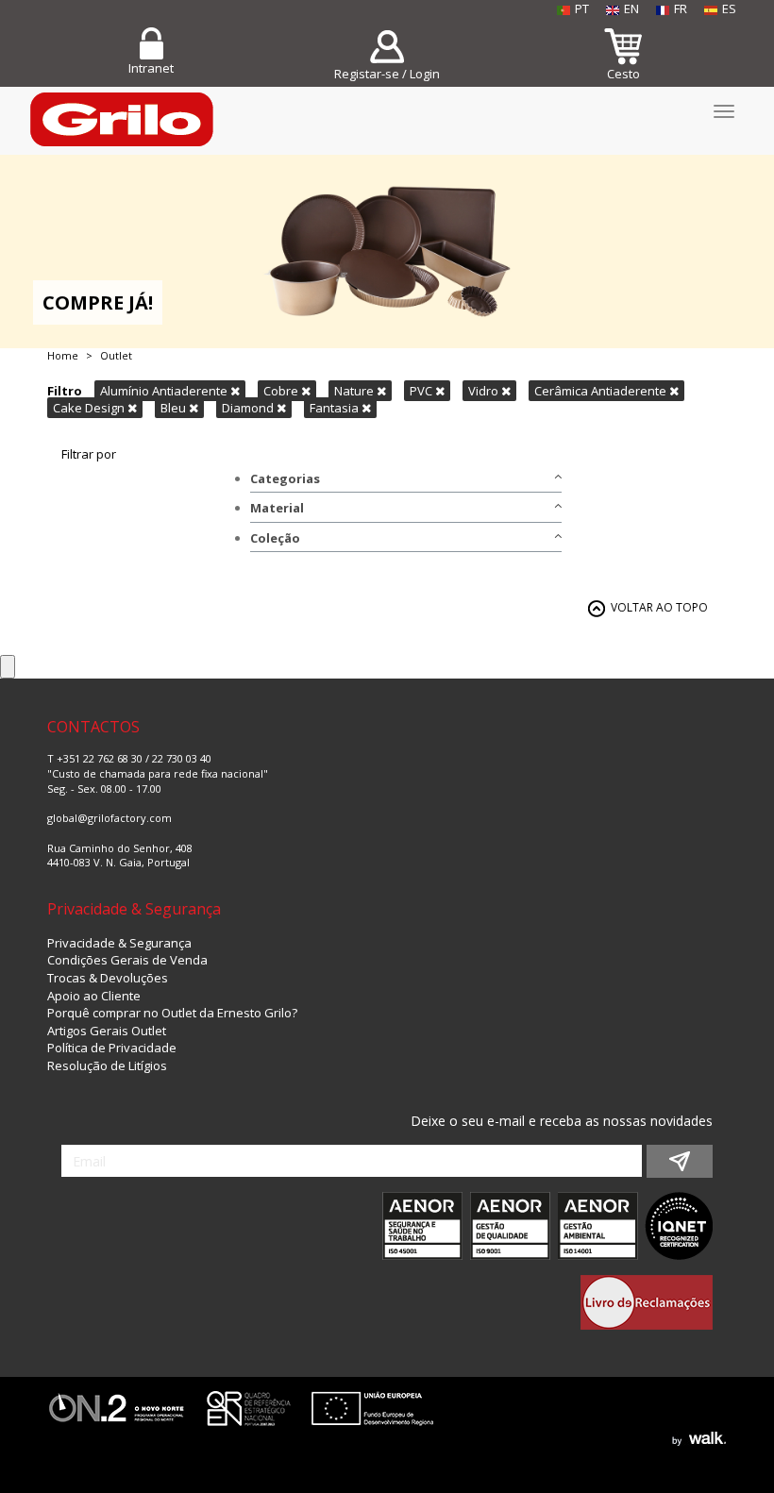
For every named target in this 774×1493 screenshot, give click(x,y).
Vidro (484, 390)
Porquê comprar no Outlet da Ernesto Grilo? (172, 1012)
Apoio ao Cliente (94, 995)
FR (680, 8)
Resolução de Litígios (107, 1065)
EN (631, 8)
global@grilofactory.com (109, 818)
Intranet (151, 67)
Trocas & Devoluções (107, 977)
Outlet (116, 355)
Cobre (282, 390)
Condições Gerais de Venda (127, 959)
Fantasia (336, 407)
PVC (422, 390)
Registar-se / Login (387, 73)
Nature (355, 390)
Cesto (623, 73)
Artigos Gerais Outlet (106, 1030)
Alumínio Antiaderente (165, 390)
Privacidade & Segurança (119, 942)
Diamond (249, 407)
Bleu (174, 407)
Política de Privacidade (112, 1047)
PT (582, 8)
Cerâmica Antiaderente (601, 390)
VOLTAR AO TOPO (659, 607)
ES (729, 8)
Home (62, 355)
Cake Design (90, 407)
